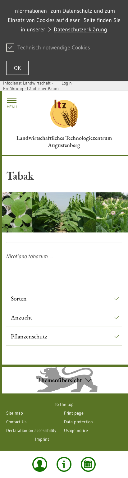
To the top (64, 404)
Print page (74, 413)
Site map (14, 413)
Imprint (42, 439)
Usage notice (76, 430)
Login (67, 83)
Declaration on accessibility (31, 430)
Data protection (78, 422)
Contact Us (16, 422)
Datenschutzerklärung (80, 29)
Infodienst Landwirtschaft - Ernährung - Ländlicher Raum (31, 85)
